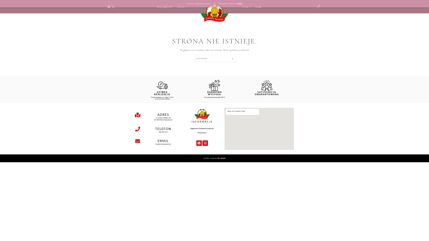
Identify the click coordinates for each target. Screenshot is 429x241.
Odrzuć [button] (239, 3)
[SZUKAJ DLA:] (214, 58)
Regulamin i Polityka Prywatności (202, 128)
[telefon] (137, 129)
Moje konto (202, 133)
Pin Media (221, 158)
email (163, 141)
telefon (163, 129)
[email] (137, 141)
